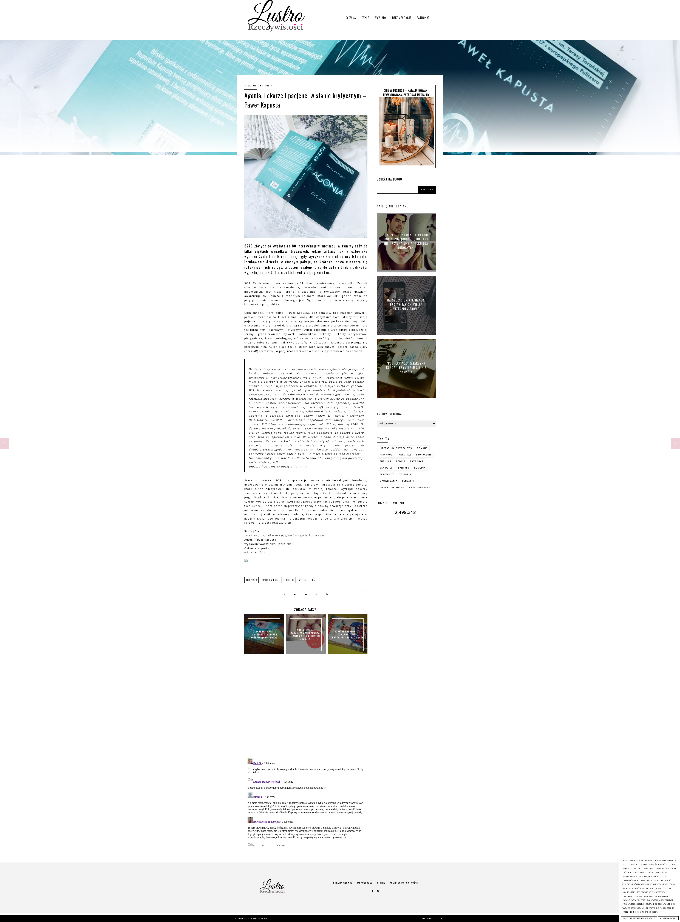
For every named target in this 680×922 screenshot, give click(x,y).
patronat (416, 461)
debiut (400, 461)
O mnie (381, 882)
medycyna (251, 580)
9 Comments (268, 85)
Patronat (423, 18)
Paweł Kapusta (270, 580)
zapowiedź (387, 474)
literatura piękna (392, 487)
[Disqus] (306, 710)
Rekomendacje (401, 18)
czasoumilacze (419, 487)
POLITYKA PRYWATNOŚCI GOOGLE (639, 918)
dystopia (405, 474)
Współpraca (365, 882)
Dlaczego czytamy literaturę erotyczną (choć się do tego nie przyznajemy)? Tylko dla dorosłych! (406, 241)
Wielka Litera (307, 580)
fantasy (403, 467)
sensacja (408, 481)
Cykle (365, 18)
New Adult (387, 454)
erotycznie (424, 454)
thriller (385, 461)
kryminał (405, 454)
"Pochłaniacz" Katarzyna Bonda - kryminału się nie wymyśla (406, 367)
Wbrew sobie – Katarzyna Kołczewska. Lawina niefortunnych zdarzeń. (306, 634)
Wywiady (381, 18)
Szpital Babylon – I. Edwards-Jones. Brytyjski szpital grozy (347, 634)
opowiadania (388, 481)
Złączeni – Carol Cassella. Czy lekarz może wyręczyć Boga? (264, 634)
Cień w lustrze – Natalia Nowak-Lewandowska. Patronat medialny (406, 92)
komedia (420, 467)
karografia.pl (438, 918)
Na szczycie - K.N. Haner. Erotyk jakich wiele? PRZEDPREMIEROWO (406, 304)
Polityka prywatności (404, 882)
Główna (350, 18)
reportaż (289, 580)
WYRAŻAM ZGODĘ (668, 918)
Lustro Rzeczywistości (257, 918)
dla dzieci (386, 467)
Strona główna (343, 882)
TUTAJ (302, 466)
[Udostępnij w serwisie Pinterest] (326, 594)
